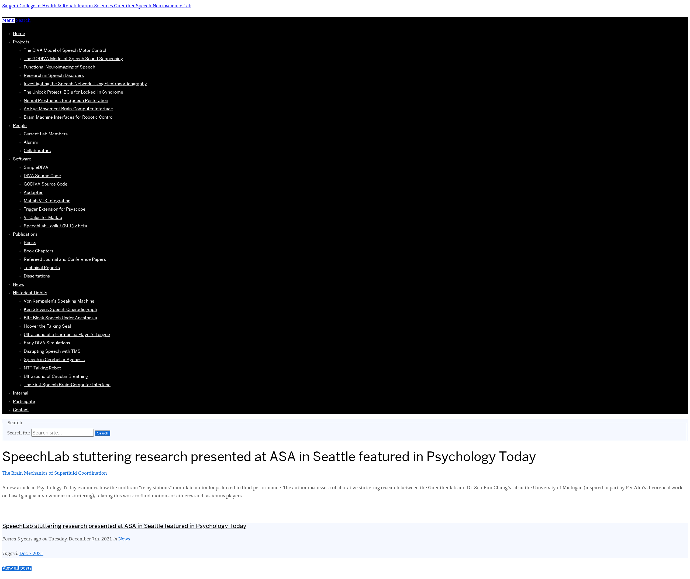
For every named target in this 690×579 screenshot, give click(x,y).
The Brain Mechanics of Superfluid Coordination (54, 473)
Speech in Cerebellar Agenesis (54, 359)
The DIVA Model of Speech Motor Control (65, 50)
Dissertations (37, 276)
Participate (24, 401)
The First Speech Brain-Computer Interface (67, 385)
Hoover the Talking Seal (47, 326)
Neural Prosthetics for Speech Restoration (66, 100)
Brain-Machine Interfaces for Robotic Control (68, 117)
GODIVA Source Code (45, 184)
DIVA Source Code (42, 176)
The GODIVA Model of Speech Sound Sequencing (73, 58)
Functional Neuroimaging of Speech (59, 67)
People (20, 125)
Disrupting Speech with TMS (52, 351)
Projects (21, 42)
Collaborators (37, 150)
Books (30, 242)
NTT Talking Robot (42, 368)
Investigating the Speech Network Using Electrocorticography (85, 84)
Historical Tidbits (30, 293)
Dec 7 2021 (31, 553)
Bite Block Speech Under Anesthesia (60, 318)
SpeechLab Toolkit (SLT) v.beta (55, 226)
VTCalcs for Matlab (43, 217)
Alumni (31, 142)
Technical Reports (42, 267)
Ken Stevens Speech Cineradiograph (60, 309)
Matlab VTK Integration (47, 201)
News (18, 284)
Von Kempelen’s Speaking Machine (59, 301)
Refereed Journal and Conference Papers (65, 259)
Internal (20, 393)
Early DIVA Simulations (47, 343)
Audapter (33, 192)
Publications (25, 234)
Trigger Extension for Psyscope (54, 209)
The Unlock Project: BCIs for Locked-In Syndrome (73, 92)
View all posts (17, 568)
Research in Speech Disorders (54, 75)
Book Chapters (38, 251)
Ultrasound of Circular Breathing (56, 376)
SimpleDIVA (36, 167)
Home (19, 33)
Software (22, 159)
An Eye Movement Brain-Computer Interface (68, 109)
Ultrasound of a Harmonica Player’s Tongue (67, 334)
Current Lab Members (46, 134)
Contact (21, 410)
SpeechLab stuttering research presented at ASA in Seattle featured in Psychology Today (124, 526)
